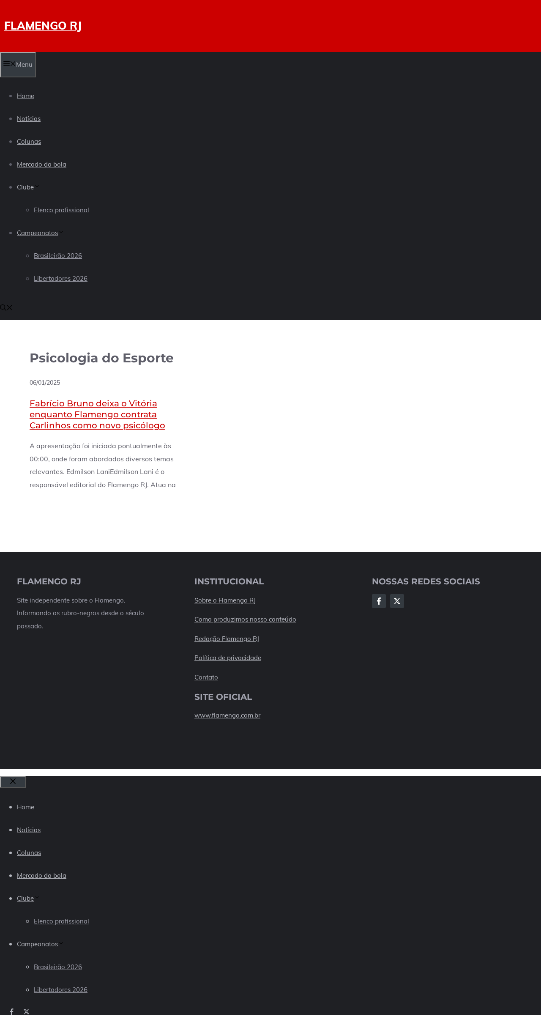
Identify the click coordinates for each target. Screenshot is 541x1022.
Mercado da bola (41, 164)
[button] (6, 308)
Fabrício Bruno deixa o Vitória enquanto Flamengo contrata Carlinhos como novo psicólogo (97, 414)
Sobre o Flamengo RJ (225, 600)
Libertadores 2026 (60, 278)
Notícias (29, 119)
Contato (206, 677)
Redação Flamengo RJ (226, 639)
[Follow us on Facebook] (11, 1011)
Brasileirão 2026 (58, 256)
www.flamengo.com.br (227, 715)
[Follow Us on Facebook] (379, 601)
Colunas (29, 141)
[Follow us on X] (26, 1011)
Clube (25, 187)
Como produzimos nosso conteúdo (245, 619)
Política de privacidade (227, 658)
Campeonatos (37, 233)
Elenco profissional (61, 210)
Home (25, 96)
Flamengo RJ (43, 26)
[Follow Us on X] (397, 601)
